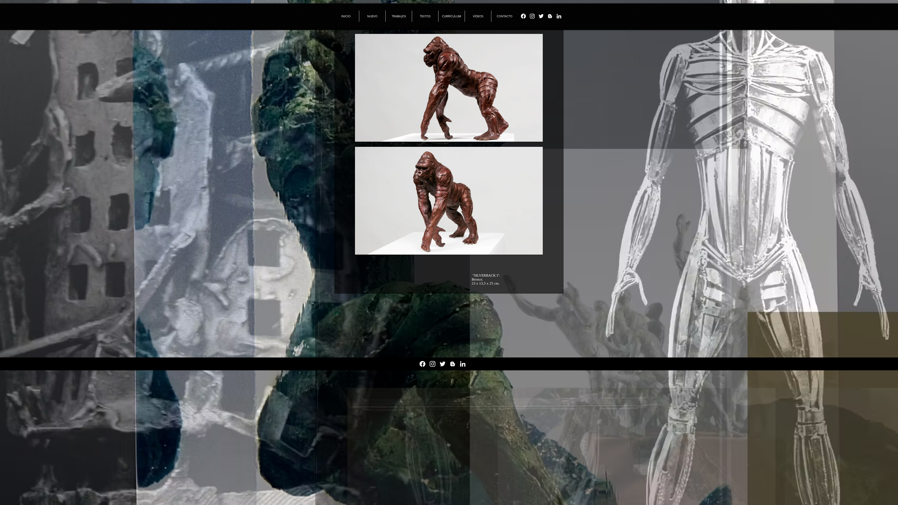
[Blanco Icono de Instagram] (532, 16)
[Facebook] (523, 16)
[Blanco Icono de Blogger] (550, 16)
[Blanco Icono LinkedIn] (559, 16)
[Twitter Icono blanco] (541, 16)
